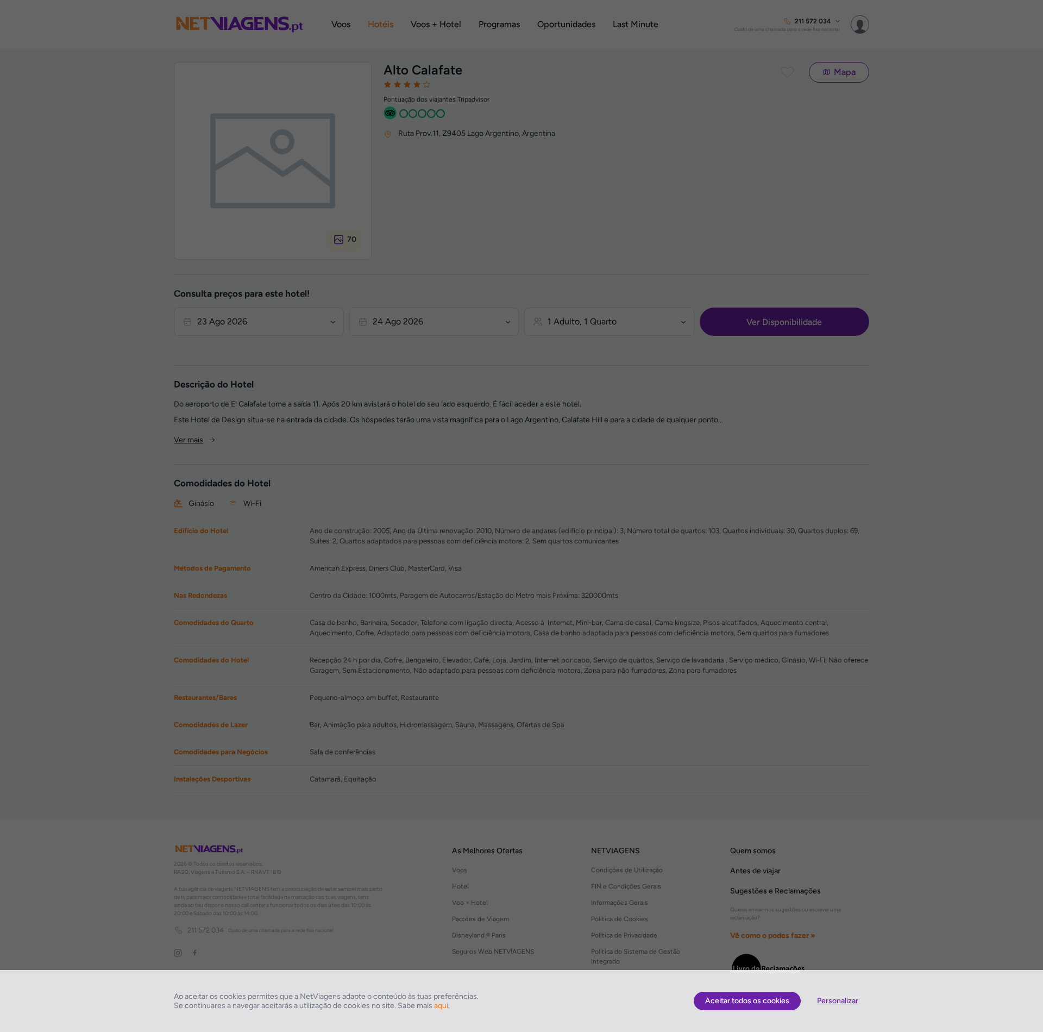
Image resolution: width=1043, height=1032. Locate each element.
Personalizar (837, 1000)
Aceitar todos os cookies (747, 1000)
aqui (441, 1005)
